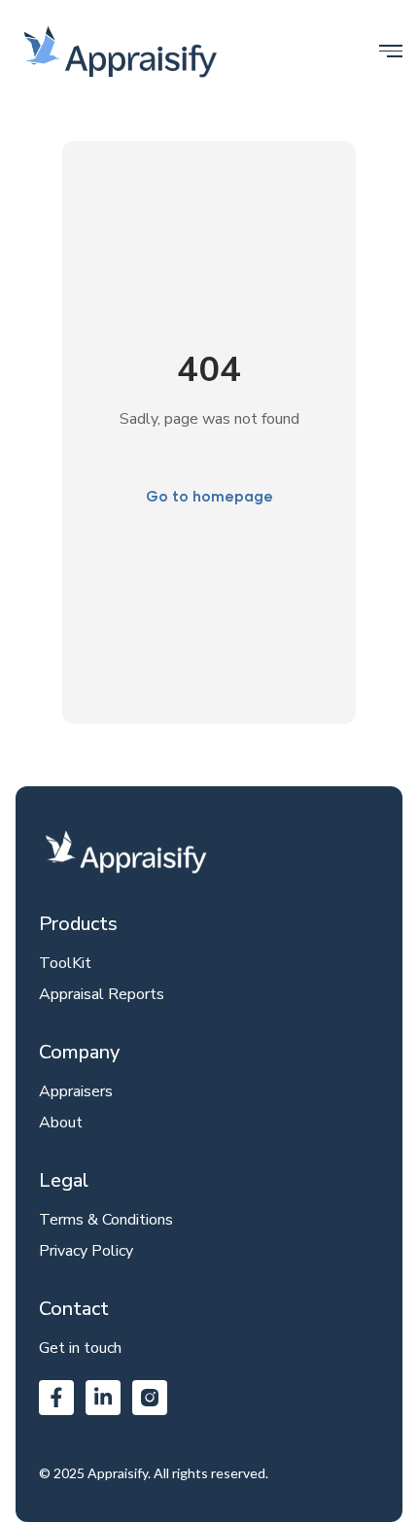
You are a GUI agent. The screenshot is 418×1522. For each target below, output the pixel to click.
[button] (390, 51)
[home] (121, 51)
